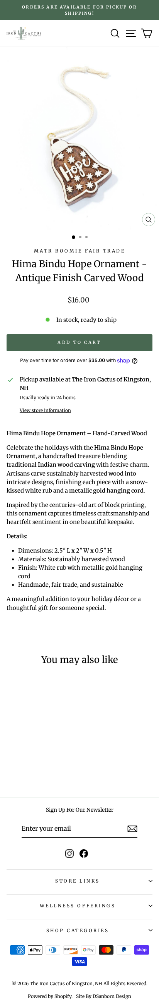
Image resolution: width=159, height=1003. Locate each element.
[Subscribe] (132, 828)
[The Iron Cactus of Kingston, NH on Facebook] (84, 853)
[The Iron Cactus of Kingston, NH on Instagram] (69, 853)
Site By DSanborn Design (103, 996)
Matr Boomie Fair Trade (79, 251)
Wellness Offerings (78, 906)
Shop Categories (77, 930)
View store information (45, 410)
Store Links (77, 881)
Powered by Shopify (49, 996)
